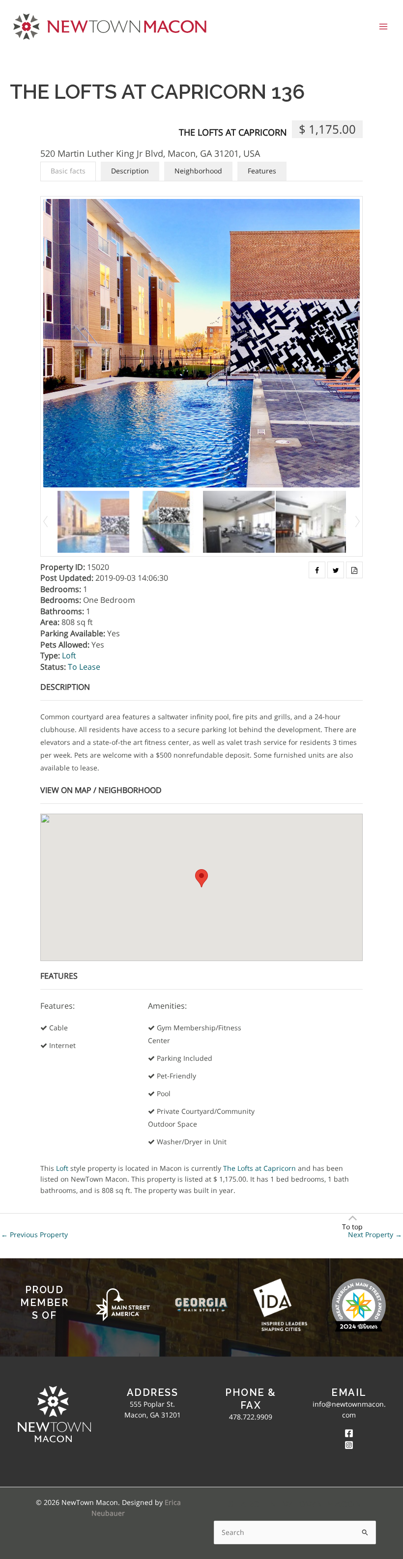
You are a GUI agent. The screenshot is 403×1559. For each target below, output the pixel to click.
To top (352, 1226)
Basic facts (68, 170)
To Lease (84, 666)
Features (262, 170)
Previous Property (34, 1234)
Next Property (375, 1234)
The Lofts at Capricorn (233, 132)
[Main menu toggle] (384, 26)
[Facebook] (349, 1433)
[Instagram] (349, 1445)
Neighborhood (198, 170)
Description (130, 170)
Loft (69, 655)
